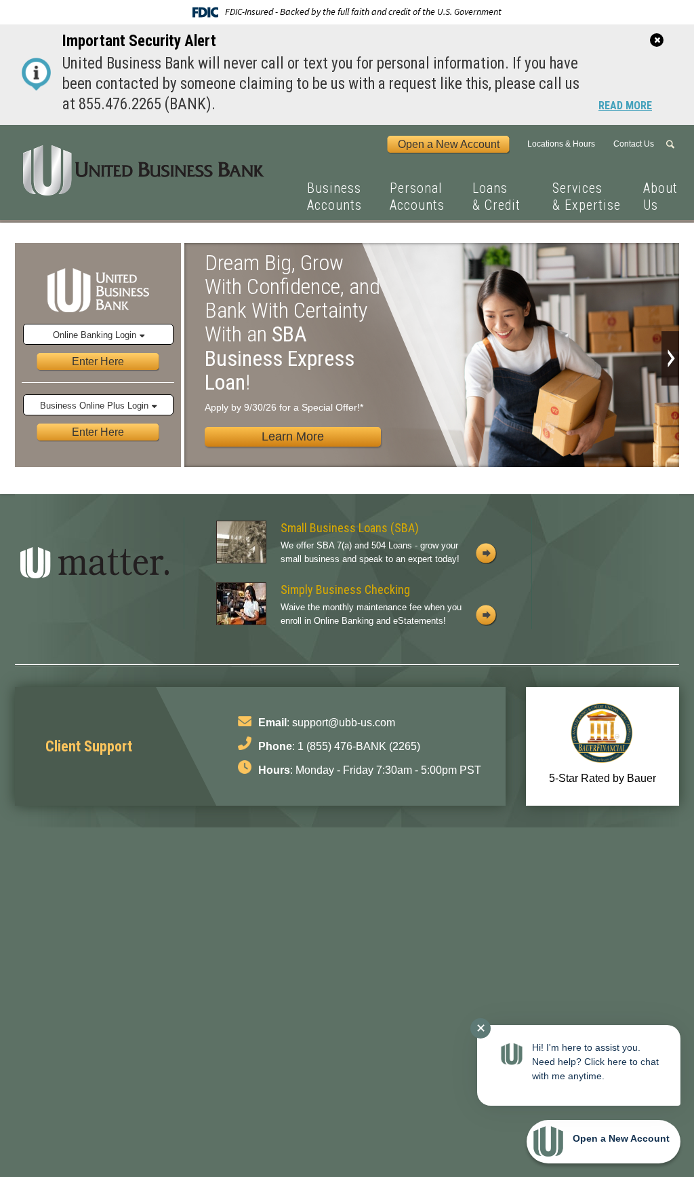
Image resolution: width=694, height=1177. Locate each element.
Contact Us (633, 144)
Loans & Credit (496, 196)
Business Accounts (334, 196)
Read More (625, 106)
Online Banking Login (94, 335)
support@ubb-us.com (343, 722)
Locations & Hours (561, 144)
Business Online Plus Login (94, 405)
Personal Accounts (417, 196)
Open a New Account (448, 144)
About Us (660, 196)
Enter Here (98, 361)
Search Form (672, 144)
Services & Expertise (586, 196)
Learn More (293, 436)
